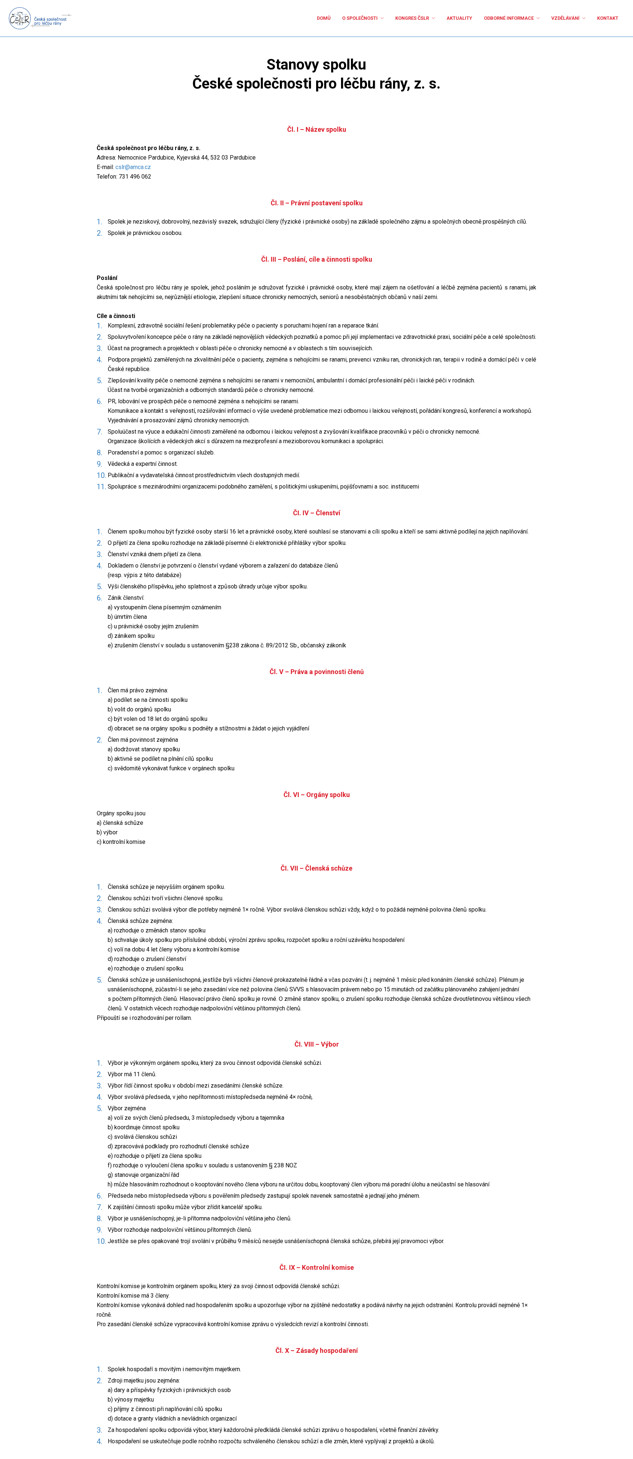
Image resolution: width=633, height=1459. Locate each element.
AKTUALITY (430, 18)
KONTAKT (605, 18)
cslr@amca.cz (133, 167)
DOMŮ (270, 18)
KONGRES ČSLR (374, 18)
